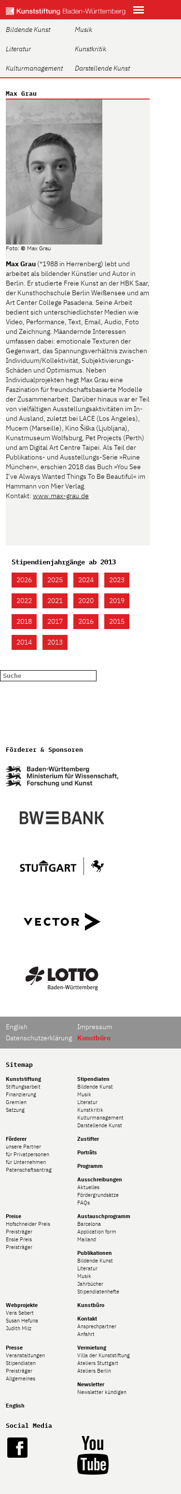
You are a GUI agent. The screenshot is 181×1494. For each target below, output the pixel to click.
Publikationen (94, 1253)
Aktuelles (88, 1187)
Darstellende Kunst (102, 68)
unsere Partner (23, 1146)
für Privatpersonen (27, 1154)
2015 (117, 621)
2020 (86, 600)
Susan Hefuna (22, 1320)
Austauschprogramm (103, 1216)
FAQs (83, 1202)
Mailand (86, 1239)
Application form (96, 1231)
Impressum (94, 1026)
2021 (55, 600)
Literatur (18, 48)
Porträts (87, 1152)
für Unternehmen (26, 1162)
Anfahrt (86, 1334)
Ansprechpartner (96, 1326)
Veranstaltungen (25, 1355)
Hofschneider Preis (28, 1224)
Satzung (15, 1109)
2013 (55, 642)
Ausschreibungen (99, 1179)
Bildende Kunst (28, 29)
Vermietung (91, 1347)
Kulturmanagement (34, 68)
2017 (55, 621)
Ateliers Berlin (94, 1370)
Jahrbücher (90, 1283)
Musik (83, 29)
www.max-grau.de (61, 495)
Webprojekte (22, 1305)
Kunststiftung (23, 1079)
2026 (24, 579)
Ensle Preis (19, 1239)
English (17, 1026)
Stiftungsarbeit (23, 1086)
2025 (55, 579)
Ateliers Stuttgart (97, 1363)
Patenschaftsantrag (29, 1169)
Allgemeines (20, 1378)
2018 (24, 621)
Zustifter (88, 1138)
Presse (14, 1347)
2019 (117, 600)
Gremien (16, 1102)
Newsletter (90, 1384)
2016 (86, 621)
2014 (24, 642)
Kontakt (87, 1318)
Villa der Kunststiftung (103, 1355)
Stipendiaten (93, 1079)
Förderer (16, 1138)
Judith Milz (18, 1328)
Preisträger (19, 1231)
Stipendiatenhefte (98, 1291)
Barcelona (89, 1224)
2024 (86, 579)
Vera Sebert (20, 1312)
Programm (90, 1166)
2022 (24, 600)
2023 (117, 579)
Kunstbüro (90, 1305)
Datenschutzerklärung (39, 1038)
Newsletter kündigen (101, 1392)
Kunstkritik (90, 48)
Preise (13, 1216)
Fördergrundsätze (98, 1195)
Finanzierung (21, 1094)
